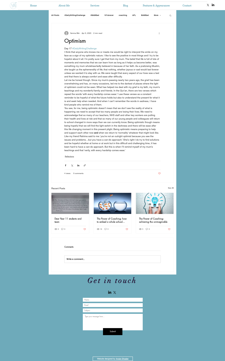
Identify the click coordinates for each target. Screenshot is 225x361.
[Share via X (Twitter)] (72, 165)
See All (171, 188)
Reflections (69, 156)
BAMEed (145, 15)
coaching (123, 15)
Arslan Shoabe (122, 358)
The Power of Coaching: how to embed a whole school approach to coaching (112, 220)
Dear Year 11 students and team (68, 220)
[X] (208, 5)
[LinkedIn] (213, 5)
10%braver (109, 15)
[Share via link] (84, 165)
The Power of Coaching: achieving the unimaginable (153, 220)
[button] (170, 15)
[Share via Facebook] (65, 165)
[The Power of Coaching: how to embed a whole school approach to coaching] (112, 203)
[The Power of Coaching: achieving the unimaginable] (155, 203)
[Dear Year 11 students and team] (70, 203)
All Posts (55, 15)
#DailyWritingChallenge (74, 15)
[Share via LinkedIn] (78, 165)
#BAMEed (94, 15)
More (156, 15)
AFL (134, 15)
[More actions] (159, 33)
